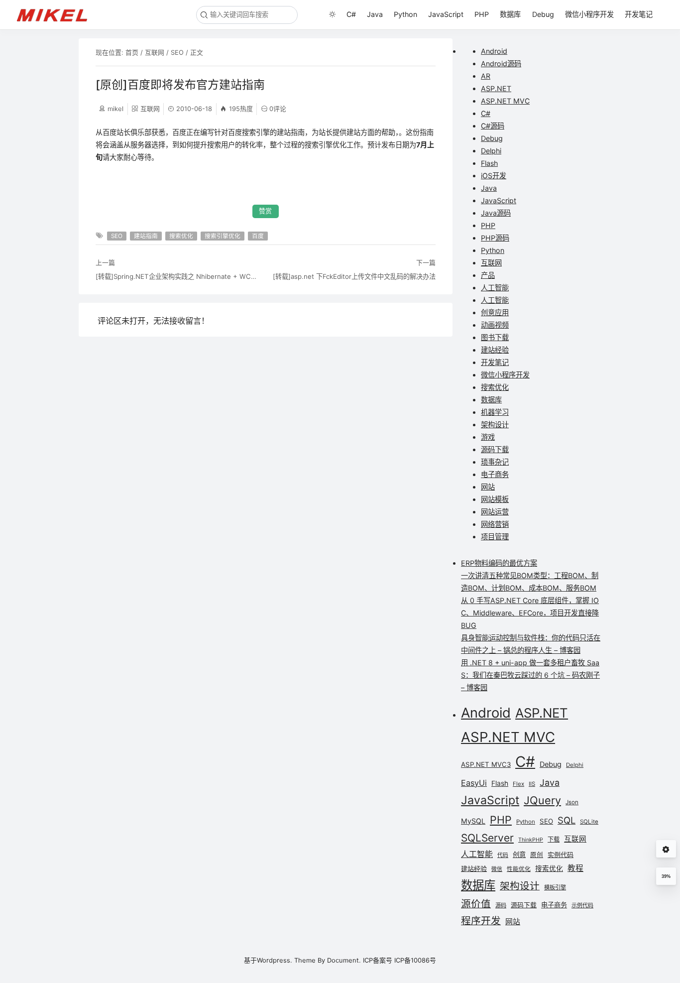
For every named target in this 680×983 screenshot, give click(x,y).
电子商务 (495, 474)
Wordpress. (274, 960)
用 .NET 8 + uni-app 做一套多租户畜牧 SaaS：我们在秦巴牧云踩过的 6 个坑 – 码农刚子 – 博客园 (530, 675)
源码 (500, 905)
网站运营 (495, 511)
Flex (518, 783)
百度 (258, 236)
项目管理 (495, 536)
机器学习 (495, 412)
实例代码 (560, 855)
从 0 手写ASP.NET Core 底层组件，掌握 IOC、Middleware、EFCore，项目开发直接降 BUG (530, 612)
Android (494, 51)
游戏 (488, 437)
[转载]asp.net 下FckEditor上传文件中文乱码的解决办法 (354, 276)
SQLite (589, 821)
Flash (489, 163)
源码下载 (495, 449)
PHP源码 (495, 238)
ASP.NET (496, 88)
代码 (502, 855)
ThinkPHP (530, 840)
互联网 (154, 52)
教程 (575, 868)
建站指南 (146, 236)
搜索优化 (181, 236)
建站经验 (495, 350)
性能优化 (519, 868)
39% (666, 876)
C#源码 (492, 126)
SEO (177, 52)
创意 (519, 855)
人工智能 (495, 287)
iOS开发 (493, 175)
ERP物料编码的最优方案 (499, 563)
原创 (536, 855)
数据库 (510, 14)
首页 (131, 52)
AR (485, 76)
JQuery (542, 800)
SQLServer (487, 838)
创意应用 (495, 312)
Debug (543, 14)
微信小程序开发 (589, 14)
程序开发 (481, 921)
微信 (496, 869)
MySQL (473, 821)
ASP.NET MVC (505, 101)
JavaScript (445, 14)
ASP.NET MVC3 (486, 764)
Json (572, 802)
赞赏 (265, 211)
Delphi (491, 150)
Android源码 (501, 63)
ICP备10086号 (415, 960)
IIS (532, 783)
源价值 (476, 904)
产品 (488, 275)
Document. (344, 960)
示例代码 (582, 905)
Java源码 (496, 213)
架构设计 (495, 424)
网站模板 (495, 499)
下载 (554, 839)
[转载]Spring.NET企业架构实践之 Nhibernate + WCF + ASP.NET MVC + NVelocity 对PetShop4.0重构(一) (177, 276)
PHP (481, 14)
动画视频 (495, 325)
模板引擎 (555, 887)
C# (351, 14)
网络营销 (495, 524)
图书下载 (495, 337)
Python (405, 14)
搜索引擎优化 (222, 236)
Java (375, 14)
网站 (488, 487)
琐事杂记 (495, 462)
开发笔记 (639, 14)
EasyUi (474, 783)
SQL (566, 820)
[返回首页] (56, 14)
